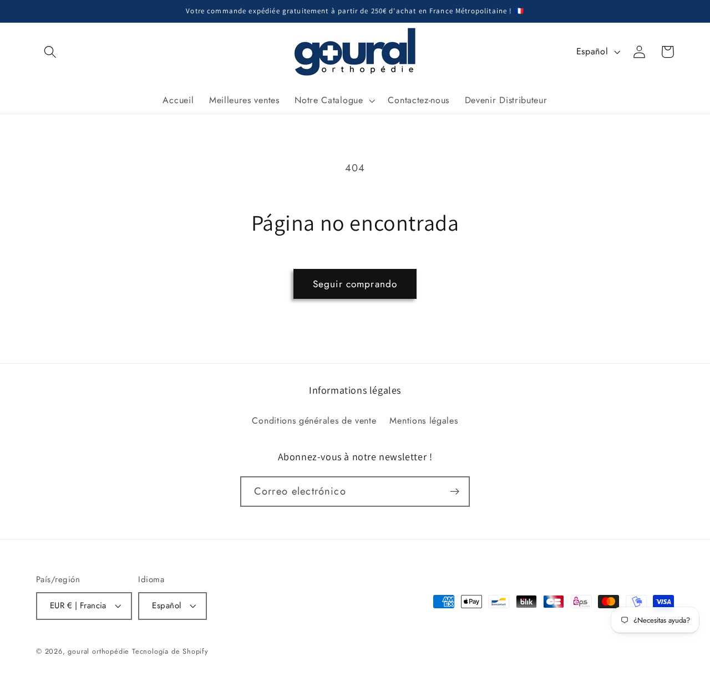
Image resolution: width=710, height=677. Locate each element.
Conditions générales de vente (314, 420)
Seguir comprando (355, 284)
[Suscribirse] (454, 491)
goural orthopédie (98, 651)
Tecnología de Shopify (170, 651)
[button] (50, 52)
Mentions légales (423, 420)
